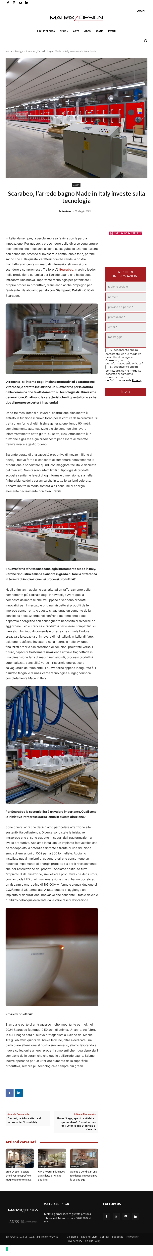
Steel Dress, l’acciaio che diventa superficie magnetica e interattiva (18, 1175)
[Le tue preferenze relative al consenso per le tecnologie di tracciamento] (7, 1249)
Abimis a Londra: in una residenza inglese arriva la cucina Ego (83, 1175)
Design (19, 51)
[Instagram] (14, 3)
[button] (145, 41)
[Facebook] (8, 3)
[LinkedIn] (27, 3)
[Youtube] (20, 3)
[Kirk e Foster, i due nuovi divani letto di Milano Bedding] (52, 1158)
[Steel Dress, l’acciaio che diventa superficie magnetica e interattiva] (20, 1158)
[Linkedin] (19, 1093)
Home (9, 51)
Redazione (65, 210)
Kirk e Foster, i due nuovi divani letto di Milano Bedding (52, 1175)
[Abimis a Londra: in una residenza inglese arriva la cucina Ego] (84, 1158)
